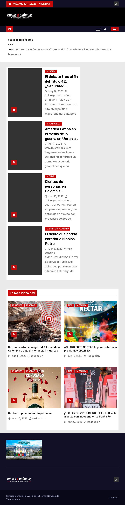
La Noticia (51, 71)
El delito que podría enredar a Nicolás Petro (61, 239)
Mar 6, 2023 (56, 248)
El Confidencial (53, 124)
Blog (70, 305)
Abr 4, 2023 (56, 143)
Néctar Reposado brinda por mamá (30, 413)
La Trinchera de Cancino (58, 229)
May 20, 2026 (20, 418)
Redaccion (36, 356)
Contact (113, 497)
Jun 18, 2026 (75, 356)
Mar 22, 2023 (56, 196)
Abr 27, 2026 (75, 422)
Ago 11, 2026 (19, 356)
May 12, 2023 (56, 91)
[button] (106, 28)
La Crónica (17, 305)
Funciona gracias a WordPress (22, 495)
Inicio (11, 44)
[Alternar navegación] (98, 29)
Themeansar (13, 499)
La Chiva (50, 176)
